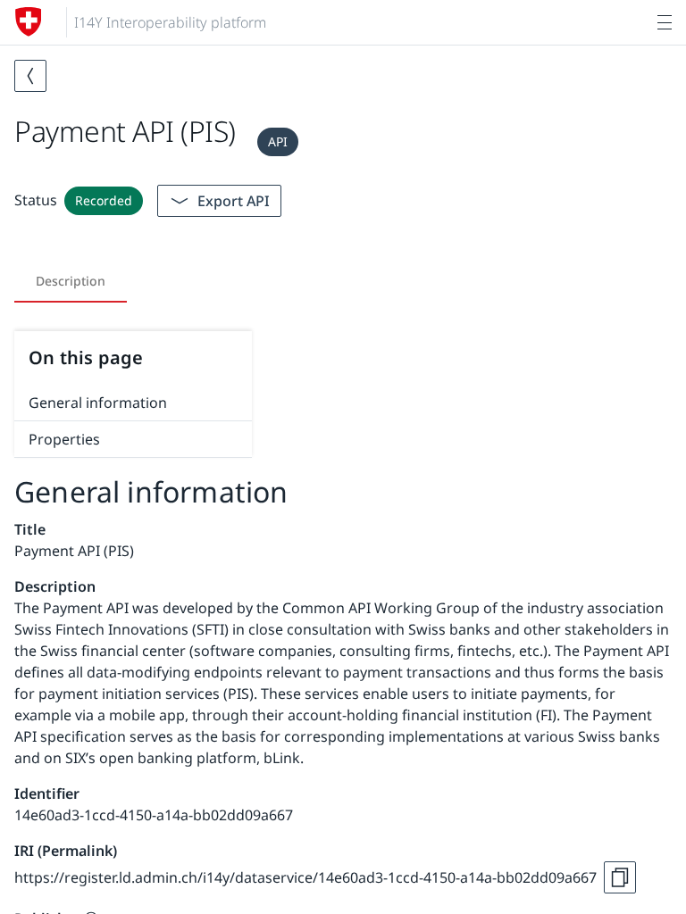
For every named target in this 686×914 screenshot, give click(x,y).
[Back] (30, 76)
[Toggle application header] (664, 22)
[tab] (70, 281)
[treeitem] (133, 403)
